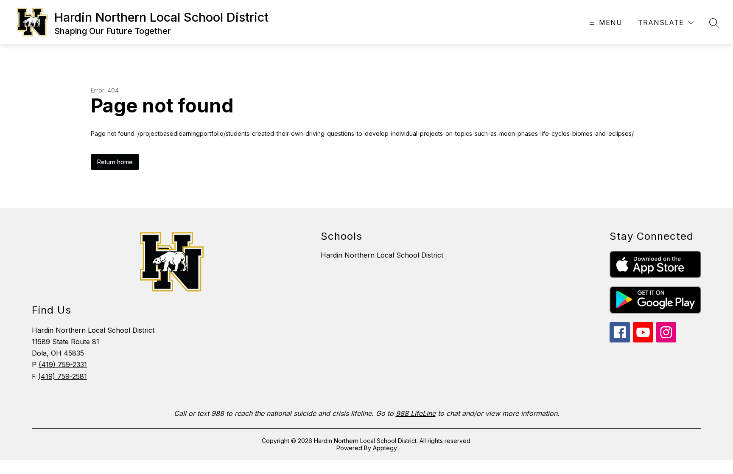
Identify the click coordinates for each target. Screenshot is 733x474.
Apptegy (385, 448)
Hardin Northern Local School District (382, 255)
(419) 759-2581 (62, 376)
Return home (115, 161)
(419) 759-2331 (63, 364)
